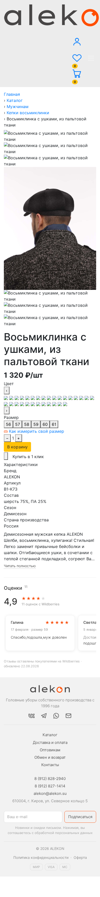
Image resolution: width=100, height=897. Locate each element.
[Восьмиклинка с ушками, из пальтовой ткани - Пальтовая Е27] (82, 397)
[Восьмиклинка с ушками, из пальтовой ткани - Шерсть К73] (60, 403)
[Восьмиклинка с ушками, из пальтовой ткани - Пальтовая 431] (71, 397)
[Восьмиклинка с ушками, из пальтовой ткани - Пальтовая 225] (22, 397)
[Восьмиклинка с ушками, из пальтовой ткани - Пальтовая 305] (44, 397)
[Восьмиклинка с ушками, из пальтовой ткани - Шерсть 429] (55, 403)
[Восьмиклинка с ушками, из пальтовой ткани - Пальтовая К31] (49, 403)
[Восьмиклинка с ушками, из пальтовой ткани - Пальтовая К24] (22, 403)
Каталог (50, 734)
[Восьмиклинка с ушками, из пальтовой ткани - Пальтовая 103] (12, 397)
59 (35, 424)
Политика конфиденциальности (40, 857)
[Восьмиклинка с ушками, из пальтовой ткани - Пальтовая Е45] (6, 403)
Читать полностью (20, 566)
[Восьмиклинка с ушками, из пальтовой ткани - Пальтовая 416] (65, 397)
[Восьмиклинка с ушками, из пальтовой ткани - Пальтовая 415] (60, 397)
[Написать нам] (68, 715)
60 (45, 424)
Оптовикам (50, 749)
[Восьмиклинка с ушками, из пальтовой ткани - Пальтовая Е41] (87, 397)
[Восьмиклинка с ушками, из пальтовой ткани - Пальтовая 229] (33, 397)
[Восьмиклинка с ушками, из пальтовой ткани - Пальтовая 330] (49, 397)
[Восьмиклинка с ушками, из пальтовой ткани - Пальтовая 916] (76, 397)
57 (17, 424)
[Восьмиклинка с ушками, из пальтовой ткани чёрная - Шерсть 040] (6, 397)
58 (26, 424)
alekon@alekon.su (50, 793)
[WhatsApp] (56, 715)
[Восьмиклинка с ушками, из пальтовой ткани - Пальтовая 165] (17, 397)
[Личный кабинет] (77, 38)
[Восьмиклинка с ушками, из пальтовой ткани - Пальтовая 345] (55, 397)
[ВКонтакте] (31, 715)
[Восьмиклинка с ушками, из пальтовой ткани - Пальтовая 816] (39, 403)
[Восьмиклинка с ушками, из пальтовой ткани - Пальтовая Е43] (92, 397)
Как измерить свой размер (36, 431)
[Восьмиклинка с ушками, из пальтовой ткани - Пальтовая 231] (39, 397)
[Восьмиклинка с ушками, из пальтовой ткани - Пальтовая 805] (33, 403)
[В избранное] (6, 456)
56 (8, 424)
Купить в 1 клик (28, 456)
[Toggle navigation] (91, 58)
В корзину (17, 446)
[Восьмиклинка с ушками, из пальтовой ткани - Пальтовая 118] (28, 403)
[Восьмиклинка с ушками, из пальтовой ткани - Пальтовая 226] (28, 397)
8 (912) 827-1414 (50, 786)
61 (54, 424)
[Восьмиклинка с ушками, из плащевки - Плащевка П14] (65, 403)
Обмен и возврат (50, 757)
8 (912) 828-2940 (50, 778)
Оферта (80, 857)
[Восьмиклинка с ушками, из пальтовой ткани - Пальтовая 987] (44, 403)
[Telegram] (44, 715)
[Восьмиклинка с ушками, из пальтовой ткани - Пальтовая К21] (12, 403)
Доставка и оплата (50, 742)
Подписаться (80, 816)
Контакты (50, 764)
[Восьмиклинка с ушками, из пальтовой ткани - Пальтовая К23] (17, 403)
